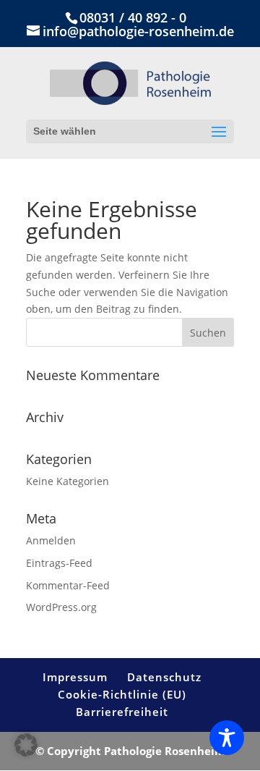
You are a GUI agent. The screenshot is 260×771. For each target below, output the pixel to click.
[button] (26, 745)
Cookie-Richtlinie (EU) (122, 694)
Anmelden (51, 540)
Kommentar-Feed (68, 585)
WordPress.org (61, 607)
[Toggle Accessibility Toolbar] (227, 738)
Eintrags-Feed (59, 563)
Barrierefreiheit (122, 711)
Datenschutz (164, 677)
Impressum (75, 677)
